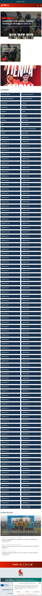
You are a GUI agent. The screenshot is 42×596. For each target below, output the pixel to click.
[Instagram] (23, 564)
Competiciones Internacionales (7, 537)
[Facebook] (20, 564)
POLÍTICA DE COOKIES (21, 594)
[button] (39, 583)
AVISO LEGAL (35, 594)
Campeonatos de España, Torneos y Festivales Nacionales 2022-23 (18, 22)
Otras (12, 18)
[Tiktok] (29, 564)
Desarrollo (4, 18)
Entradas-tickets (20, 1)
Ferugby (8, 18)
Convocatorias (15, 537)
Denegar (27, 591)
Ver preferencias (36, 591)
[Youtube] (31, 564)
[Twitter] (26, 564)
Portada (2, 9)
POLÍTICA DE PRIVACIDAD (29, 594)
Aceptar (18, 591)
